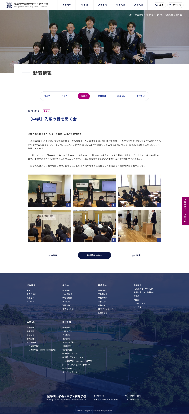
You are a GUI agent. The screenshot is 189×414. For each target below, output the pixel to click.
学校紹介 (66, 4)
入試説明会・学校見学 (185, 210)
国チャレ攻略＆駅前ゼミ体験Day (76, 365)
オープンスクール (69, 372)
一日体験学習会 (33, 346)
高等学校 (102, 4)
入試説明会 (31, 342)
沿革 (28, 290)
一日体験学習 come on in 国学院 (77, 361)
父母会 (137, 296)
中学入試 (120, 4)
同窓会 (137, 300)
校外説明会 (67, 350)
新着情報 (66, 290)
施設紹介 (30, 298)
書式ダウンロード (69, 309)
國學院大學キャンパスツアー (74, 357)
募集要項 (30, 331)
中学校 (84, 4)
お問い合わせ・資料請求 (144, 292)
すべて (47, 96)
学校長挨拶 (67, 294)
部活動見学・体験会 (70, 353)
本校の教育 (67, 298)
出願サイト (31, 335)
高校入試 (138, 4)
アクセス (30, 301)
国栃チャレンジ (69, 368)
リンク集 (138, 307)
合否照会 (30, 339)
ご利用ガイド (139, 303)
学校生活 (66, 301)
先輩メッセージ (104, 313)
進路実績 (66, 305)
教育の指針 (31, 294)
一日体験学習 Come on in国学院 (41, 350)
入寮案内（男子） (69, 342)
